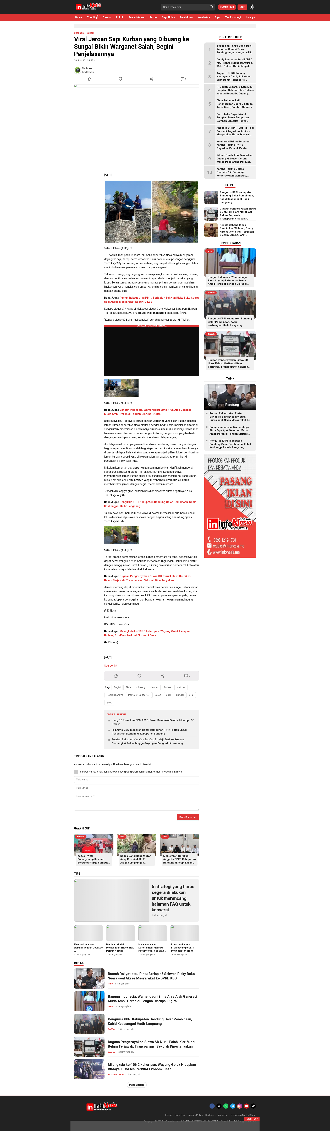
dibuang (140, 687)
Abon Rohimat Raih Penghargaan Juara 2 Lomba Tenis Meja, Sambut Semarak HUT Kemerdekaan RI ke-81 (235, 105)
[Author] (77, 70)
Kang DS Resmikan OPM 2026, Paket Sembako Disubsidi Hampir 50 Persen (153, 722)
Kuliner (90, 32)
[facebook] (212, 1106)
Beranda (79, 32)
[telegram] (232, 1106)
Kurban (167, 687)
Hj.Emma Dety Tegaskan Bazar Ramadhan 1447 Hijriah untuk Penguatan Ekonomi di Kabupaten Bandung (149, 731)
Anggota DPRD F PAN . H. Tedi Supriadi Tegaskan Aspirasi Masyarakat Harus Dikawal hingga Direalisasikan (235, 133)
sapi (168, 695)
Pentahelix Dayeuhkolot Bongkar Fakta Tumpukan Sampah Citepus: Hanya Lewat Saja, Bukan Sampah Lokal (234, 121)
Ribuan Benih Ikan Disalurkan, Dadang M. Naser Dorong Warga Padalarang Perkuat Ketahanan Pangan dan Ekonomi (235, 162)
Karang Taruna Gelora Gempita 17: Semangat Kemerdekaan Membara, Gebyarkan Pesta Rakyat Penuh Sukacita (232, 175)
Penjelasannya (115, 695)
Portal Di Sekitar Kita (140, 695)
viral (191, 695)
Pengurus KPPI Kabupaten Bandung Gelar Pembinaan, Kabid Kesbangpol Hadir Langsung (150, 1021)
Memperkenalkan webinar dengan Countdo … (88, 947)
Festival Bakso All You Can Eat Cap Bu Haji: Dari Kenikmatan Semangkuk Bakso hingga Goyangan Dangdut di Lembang (148, 741)
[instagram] (239, 1106)
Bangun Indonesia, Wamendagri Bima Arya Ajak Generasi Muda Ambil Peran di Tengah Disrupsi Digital (152, 998)
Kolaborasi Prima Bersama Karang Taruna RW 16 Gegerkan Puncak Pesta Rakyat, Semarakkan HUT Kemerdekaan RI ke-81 (233, 148)
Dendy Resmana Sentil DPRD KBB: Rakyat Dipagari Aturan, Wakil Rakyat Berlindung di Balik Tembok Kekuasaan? (235, 64)
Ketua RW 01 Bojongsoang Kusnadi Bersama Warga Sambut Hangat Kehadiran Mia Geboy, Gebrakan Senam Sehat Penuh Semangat (93, 864)
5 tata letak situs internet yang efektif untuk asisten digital (182, 947)
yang (109, 702)
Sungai (180, 695)
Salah (158, 695)
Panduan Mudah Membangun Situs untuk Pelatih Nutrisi (120, 947)
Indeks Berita (136, 1085)
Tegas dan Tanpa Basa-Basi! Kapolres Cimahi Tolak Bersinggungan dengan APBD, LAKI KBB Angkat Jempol (235, 50)
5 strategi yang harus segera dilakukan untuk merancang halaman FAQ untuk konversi (173, 898)
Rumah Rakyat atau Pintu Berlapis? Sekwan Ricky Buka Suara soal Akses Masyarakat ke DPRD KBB (151, 976)
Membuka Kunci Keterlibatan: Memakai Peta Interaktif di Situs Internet (151, 949)
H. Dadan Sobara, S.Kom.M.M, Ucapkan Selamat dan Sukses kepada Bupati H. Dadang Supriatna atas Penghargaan (235, 92)
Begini (117, 687)
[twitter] (219, 1106)
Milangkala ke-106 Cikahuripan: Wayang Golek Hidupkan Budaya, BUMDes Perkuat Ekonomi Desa (152, 1067)
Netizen (181, 687)
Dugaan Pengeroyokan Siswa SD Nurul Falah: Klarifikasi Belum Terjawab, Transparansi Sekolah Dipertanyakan (151, 1044)
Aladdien (87, 68)
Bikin (128, 687)
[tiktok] (253, 1106)
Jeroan (154, 687)
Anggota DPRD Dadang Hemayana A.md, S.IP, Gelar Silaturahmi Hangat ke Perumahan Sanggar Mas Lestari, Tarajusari (234, 80)
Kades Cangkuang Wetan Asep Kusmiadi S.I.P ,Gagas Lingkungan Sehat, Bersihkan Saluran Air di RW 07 (136, 862)
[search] (211, 7)
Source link (110, 665)
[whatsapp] (225, 1106)
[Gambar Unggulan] (136, 126)
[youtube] (246, 1106)
